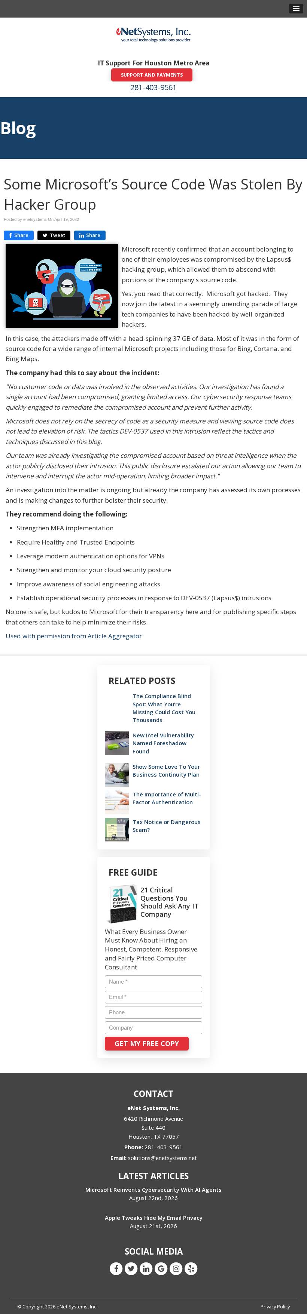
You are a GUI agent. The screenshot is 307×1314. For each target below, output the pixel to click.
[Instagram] (175, 1268)
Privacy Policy (275, 1306)
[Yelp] (190, 1268)
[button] (296, 8)
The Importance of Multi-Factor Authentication (167, 798)
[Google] (161, 1268)
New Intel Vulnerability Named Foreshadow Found (163, 743)
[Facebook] (116, 1268)
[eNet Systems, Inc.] (153, 34)
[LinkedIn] (146, 1268)
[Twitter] (131, 1268)
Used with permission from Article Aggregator (74, 636)
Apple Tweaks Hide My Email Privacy (154, 1217)
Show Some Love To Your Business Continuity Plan (166, 770)
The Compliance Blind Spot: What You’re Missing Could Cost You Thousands (164, 708)
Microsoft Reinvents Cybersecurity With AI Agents (153, 1189)
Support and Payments (152, 74)
